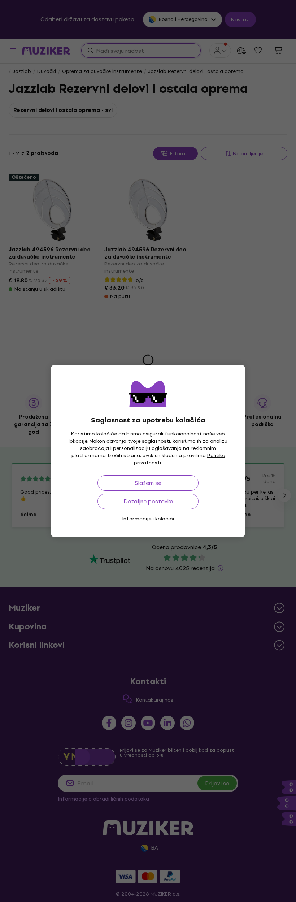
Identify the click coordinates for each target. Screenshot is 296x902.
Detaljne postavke (148, 501)
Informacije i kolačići (148, 518)
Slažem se (148, 482)
